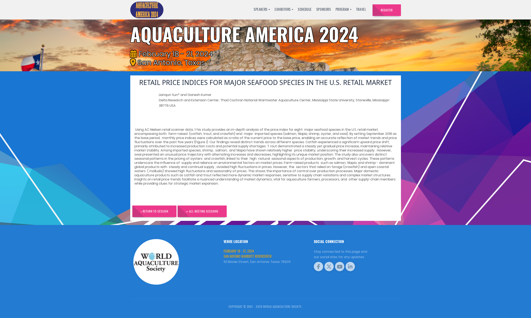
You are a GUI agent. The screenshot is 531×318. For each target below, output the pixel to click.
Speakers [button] (261, 9)
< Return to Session (154, 211)
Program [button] (342, 9)
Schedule (305, 9)
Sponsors (323, 9)
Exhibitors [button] (283, 9)
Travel (361, 9)
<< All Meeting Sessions (202, 211)
